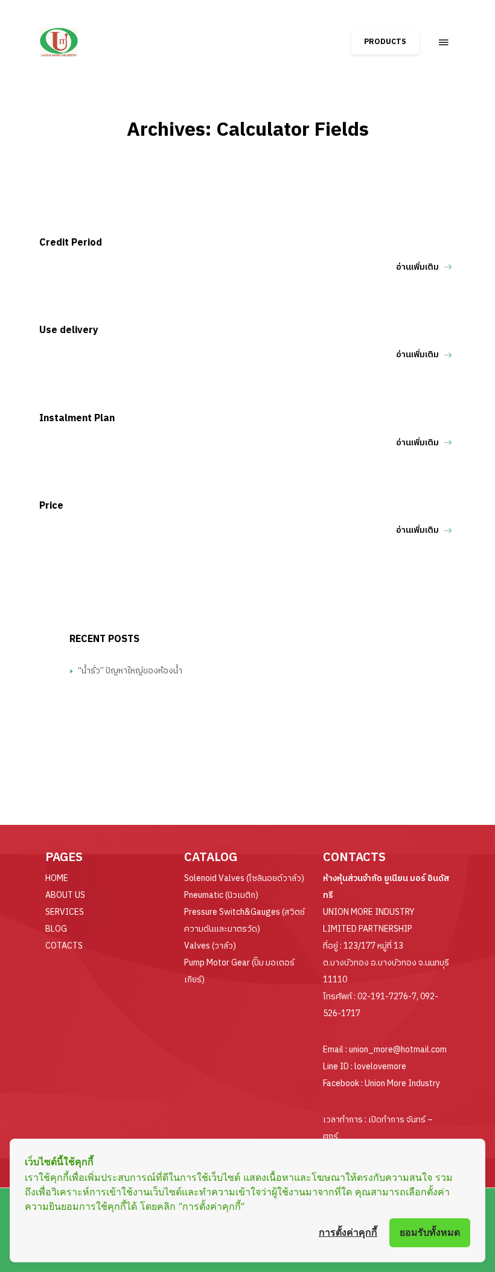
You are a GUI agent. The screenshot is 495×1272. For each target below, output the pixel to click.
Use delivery (68, 330)
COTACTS (64, 946)
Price (51, 506)
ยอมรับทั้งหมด (430, 1232)
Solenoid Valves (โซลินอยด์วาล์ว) (244, 878)
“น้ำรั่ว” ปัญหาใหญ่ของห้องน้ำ (130, 671)
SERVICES (64, 912)
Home (247, 158)
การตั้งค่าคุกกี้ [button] (348, 1232)
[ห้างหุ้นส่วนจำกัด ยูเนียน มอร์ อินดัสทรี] (91, 36)
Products (385, 42)
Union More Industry (402, 1083)
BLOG (56, 929)
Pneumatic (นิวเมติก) (221, 895)
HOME (56, 878)
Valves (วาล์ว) (210, 946)
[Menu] (444, 42)
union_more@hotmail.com (398, 1050)
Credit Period (70, 243)
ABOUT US (65, 895)
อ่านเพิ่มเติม (417, 267)
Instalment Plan (77, 418)
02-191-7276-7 (387, 996)
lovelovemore (380, 1066)
